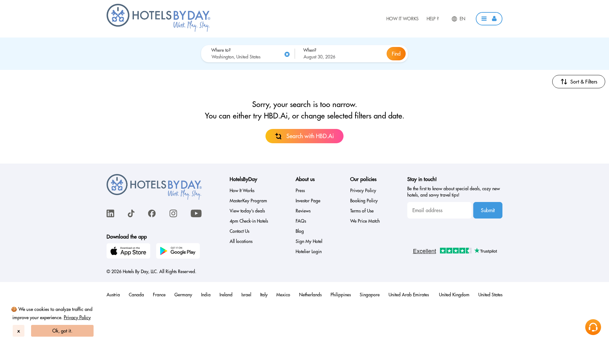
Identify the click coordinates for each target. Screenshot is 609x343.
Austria (113, 295)
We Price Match (365, 221)
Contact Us (239, 231)
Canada (136, 295)
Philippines (341, 295)
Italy (264, 295)
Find (396, 53)
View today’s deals (247, 211)
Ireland (225, 295)
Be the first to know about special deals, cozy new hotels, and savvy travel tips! (453, 192)
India (206, 295)
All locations (241, 241)
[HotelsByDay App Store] (129, 252)
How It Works (402, 19)
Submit (488, 210)
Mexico (283, 295)
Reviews (303, 211)
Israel (246, 295)
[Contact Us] (593, 327)
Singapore (370, 295)
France (159, 295)
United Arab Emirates (409, 295)
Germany (183, 295)
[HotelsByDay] (158, 30)
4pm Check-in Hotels (249, 221)
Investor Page (308, 201)
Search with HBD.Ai (310, 136)
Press (300, 190)
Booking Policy (364, 201)
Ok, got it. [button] (62, 331)
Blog (300, 231)
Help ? (433, 19)
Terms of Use (362, 211)
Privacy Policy (77, 317)
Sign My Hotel (309, 241)
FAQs (301, 221)
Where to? (221, 50)
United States (490, 295)
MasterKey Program (248, 201)
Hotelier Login (309, 251)
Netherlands (310, 295)
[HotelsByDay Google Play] (179, 252)
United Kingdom (454, 295)
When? (309, 50)
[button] (489, 18)
